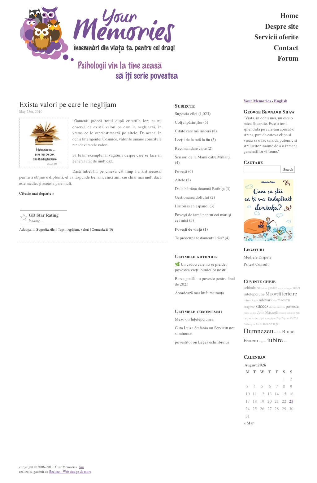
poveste (292, 306)
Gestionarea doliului (192, 197)
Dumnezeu (258, 330)
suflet (296, 288)
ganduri (272, 288)
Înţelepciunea (202, 319)
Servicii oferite (276, 36)
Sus (81, 466)
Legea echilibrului (213, 342)
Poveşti (181, 171)
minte (247, 300)
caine (246, 312)
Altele (180, 180)
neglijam (73, 229)
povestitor (183, 342)
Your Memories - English (265, 101)
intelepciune (254, 294)
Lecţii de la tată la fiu (192, 139)
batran (264, 288)
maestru (283, 300)
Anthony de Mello (253, 324)
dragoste (249, 306)
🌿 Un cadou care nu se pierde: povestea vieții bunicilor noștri (201, 267)
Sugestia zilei (45, 229)
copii (280, 288)
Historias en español (192, 206)
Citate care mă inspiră (193, 131)
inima (294, 318)
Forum (288, 58)
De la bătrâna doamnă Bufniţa (200, 188)
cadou (253, 312)
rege (276, 323)
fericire (289, 293)
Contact (286, 47)
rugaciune (251, 318)
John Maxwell (267, 312)
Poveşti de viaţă (188, 229)
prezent (282, 312)
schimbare (252, 287)
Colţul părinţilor (188, 122)
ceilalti (277, 332)
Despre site (281, 26)
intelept (291, 312)
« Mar (249, 423)
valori (85, 229)
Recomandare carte (191, 148)
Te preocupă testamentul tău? (199, 238)
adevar (264, 300)
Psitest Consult (256, 264)
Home (289, 15)
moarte (267, 323)
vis (286, 341)
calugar (288, 288)
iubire (275, 339)
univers (281, 307)
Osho (273, 300)
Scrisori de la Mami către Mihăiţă (203, 157)
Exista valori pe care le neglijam (67, 104)
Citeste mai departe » (36, 193)
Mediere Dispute (257, 257)
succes (262, 306)
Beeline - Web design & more (70, 471)
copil (261, 318)
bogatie (262, 341)
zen (298, 313)
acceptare (270, 318)
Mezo (180, 319)
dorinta (272, 307)
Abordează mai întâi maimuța (199, 292)
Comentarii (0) (102, 229)
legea (255, 300)
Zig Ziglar (282, 318)
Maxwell (273, 294)
